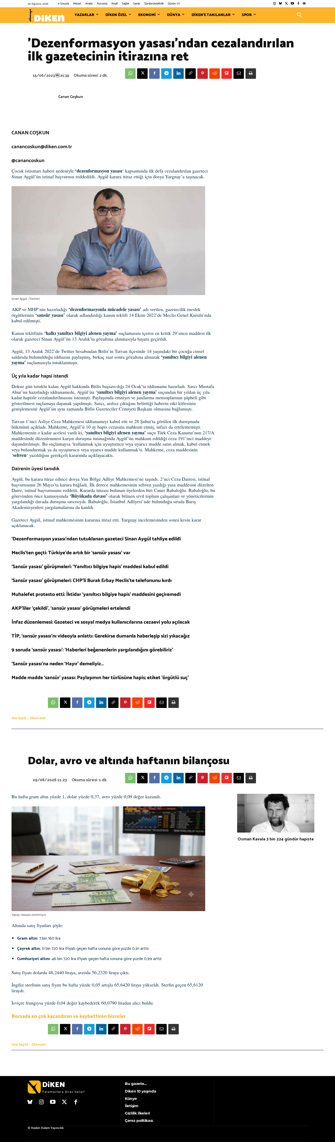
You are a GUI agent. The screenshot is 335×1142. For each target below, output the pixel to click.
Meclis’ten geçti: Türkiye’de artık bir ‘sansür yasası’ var (71, 553)
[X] (142, 73)
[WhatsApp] (130, 73)
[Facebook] (298, 4)
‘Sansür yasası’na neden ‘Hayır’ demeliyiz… (58, 664)
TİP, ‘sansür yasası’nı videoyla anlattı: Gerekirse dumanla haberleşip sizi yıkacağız (101, 636)
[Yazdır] (250, 73)
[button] (299, 15)
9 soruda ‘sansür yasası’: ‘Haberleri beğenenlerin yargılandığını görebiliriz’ (92, 650)
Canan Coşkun (70, 96)
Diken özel (38, 718)
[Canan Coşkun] (43, 102)
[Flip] (226, 73)
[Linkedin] (178, 73)
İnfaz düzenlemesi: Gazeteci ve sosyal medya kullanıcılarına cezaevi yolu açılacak (101, 622)
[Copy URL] (190, 73)
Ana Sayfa (19, 718)
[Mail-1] (304, 4)
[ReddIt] (214, 73)
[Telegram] (166, 73)
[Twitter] (286, 4)
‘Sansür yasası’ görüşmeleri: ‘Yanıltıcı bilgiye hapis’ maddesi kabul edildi (90, 567)
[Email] (238, 73)
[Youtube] (292, 4)
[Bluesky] (280, 4)
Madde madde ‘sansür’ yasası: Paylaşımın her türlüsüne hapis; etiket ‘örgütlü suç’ (100, 678)
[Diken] (46, 15)
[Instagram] (274, 4)
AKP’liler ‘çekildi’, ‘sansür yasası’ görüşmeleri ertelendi (71, 608)
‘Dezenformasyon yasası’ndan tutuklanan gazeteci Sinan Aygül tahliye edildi (96, 539)
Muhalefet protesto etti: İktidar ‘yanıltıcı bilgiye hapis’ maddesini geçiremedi (96, 594)
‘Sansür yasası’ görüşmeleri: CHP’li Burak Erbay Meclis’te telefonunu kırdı (92, 580)
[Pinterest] (202, 73)
